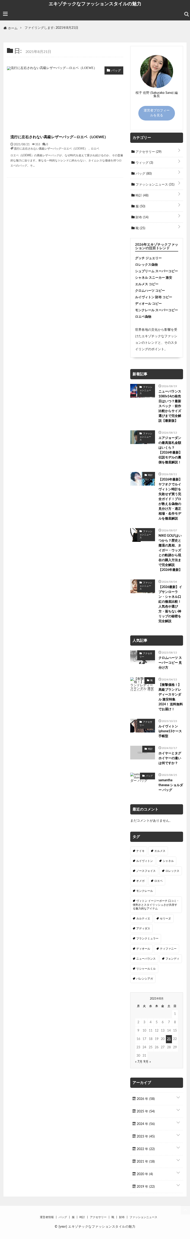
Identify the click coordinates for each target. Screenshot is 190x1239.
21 (169, 1039)
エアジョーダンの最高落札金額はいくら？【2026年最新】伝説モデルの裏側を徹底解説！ (170, 450)
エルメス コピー (146, 284)
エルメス (159, 851)
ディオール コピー (148, 303)
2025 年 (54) (145, 1111)
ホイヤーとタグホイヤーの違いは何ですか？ (169, 758)
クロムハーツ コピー (150, 290)
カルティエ (143, 918)
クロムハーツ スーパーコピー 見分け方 (170, 662)
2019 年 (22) (145, 1186)
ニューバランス (146, 958)
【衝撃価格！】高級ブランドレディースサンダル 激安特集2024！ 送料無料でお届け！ (170, 697)
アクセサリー (148, 152)
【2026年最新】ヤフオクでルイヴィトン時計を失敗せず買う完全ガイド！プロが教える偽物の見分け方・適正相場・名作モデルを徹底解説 (170, 499)
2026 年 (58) (145, 1099)
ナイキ (140, 851)
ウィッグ (144, 162)
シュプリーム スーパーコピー (156, 271)
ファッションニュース (154, 184)
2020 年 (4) (144, 1174)
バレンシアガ (144, 978)
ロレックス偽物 (146, 264)
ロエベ (95, 148)
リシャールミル (146, 968)
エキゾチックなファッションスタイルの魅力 (95, 3)
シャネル (168, 861)
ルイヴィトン (144, 861)
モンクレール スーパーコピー (156, 310)
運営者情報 (47, 1217)
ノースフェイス (146, 871)
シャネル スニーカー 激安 (153, 277)
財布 (142, 217)
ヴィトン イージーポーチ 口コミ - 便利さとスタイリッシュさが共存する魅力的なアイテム (155, 904)
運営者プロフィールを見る (157, 113)
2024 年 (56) (145, 1124)
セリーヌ (165, 918)
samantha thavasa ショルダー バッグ (170, 785)
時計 (142, 195)
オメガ (140, 880)
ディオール (143, 948)
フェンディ (172, 958)
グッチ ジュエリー (148, 258)
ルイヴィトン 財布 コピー (153, 297)
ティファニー (168, 948)
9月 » (147, 1061)
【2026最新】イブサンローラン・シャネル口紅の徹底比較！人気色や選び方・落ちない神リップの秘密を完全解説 (170, 604)
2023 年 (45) (145, 1136)
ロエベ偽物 (143, 316)
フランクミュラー (147, 938)
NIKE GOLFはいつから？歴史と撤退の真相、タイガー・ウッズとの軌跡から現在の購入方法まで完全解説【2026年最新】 (170, 553)
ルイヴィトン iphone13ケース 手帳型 (170, 731)
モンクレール (144, 890)
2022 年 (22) (145, 1149)
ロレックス (172, 871)
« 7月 (138, 1061)
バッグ (143, 173)
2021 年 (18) (145, 1161)
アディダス (143, 928)
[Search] (186, 14)
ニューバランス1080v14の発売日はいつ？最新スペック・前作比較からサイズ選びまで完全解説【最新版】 (169, 406)
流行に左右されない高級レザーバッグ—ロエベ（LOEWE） (59, 137)
